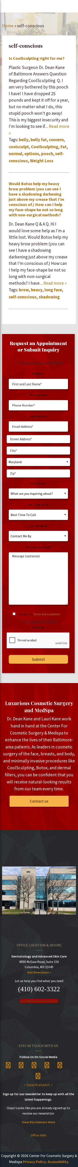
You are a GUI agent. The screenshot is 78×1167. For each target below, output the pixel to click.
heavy (36, 290)
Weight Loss (41, 160)
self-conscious (23, 297)
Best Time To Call (38, 504)
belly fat (39, 139)
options (31, 153)
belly (23, 139)
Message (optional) (38, 547)
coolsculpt (19, 147)
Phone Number (38, 395)
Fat (63, 147)
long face (53, 290)
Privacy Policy (34, 1161)
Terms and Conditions (46, 614)
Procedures (38, 483)
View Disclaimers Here (38, 1122)
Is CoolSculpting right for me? (36, 58)
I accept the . (39, 614)
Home (8, 26)
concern (56, 139)
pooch (47, 153)
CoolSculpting (44, 147)
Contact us (39, 801)
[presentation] (38, 640)
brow (24, 290)
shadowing (49, 297)
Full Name (38, 373)
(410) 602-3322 (39, 989)
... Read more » (53, 283)
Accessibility (58, 1161)
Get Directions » (39, 972)
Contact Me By (38, 526)
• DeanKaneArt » (38, 1084)
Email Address (38, 416)
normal (15, 153)
